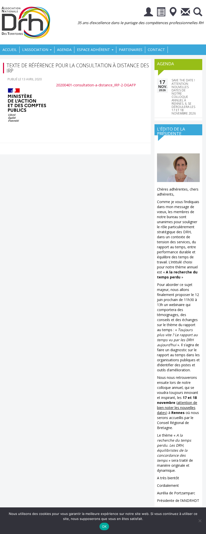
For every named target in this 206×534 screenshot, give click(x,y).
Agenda (64, 49)
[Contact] (185, 12)
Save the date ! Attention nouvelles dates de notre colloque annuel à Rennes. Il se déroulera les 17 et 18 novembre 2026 (184, 96)
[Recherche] (197, 12)
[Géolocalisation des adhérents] (173, 12)
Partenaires (130, 49)
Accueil (10, 49)
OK (104, 526)
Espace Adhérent (94, 49)
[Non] (199, 520)
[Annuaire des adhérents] (160, 12)
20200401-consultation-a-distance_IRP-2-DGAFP (96, 85)
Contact (156, 49)
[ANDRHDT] (27, 22)
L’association (35, 49)
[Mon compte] (148, 12)
